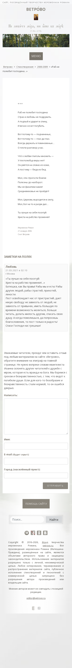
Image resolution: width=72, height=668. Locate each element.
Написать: (11, 395)
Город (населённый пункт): (22, 469)
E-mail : (16, 454)
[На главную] (36, 2)
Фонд (45, 542)
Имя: (7, 439)
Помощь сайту (36, 503)
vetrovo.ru (48, 545)
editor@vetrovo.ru (36, 598)
